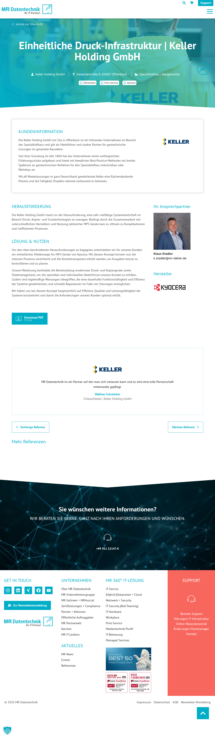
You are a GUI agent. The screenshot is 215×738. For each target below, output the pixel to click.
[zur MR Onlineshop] (192, 2)
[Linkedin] (18, 590)
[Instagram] (8, 590)
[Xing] (28, 590)
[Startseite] (27, 9)
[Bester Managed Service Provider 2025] (117, 682)
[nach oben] (203, 713)
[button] (139, 10)
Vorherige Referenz (32, 427)
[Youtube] (49, 590)
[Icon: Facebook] (38, 590)
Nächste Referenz (183, 427)
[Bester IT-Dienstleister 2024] (140, 682)
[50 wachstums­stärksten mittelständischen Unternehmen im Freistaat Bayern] (128, 659)
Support (205, 3)
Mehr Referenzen (29, 441)
